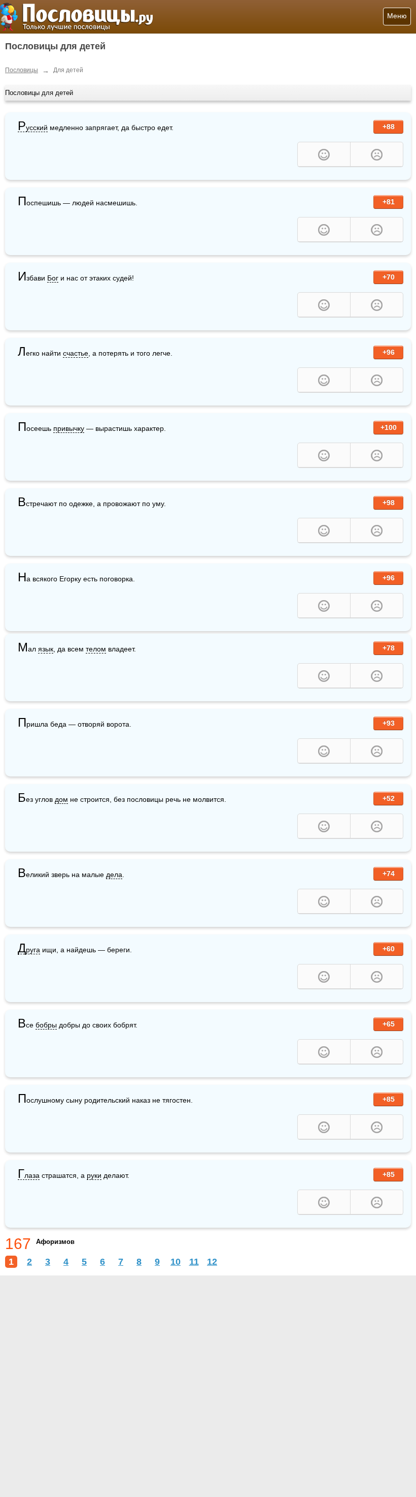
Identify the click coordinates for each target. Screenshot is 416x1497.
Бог (52, 278)
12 (212, 1262)
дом (61, 799)
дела (114, 874)
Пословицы (21, 70)
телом (96, 649)
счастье (75, 353)
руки (94, 1175)
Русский (33, 127)
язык (45, 649)
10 (175, 1262)
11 (194, 1262)
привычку (68, 428)
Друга (29, 950)
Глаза (29, 1175)
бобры (46, 1025)
